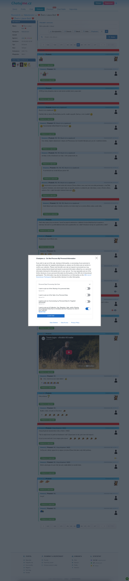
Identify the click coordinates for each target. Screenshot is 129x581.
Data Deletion (54, 322)
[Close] (97, 258)
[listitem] (64, 284)
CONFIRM (50, 316)
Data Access (64, 322)
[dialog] (64, 290)
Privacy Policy (75, 322)
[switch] (87, 288)
